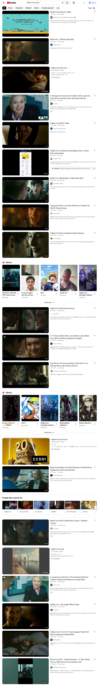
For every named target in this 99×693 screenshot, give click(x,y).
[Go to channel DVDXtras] (51, 528)
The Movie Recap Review (60, 371)
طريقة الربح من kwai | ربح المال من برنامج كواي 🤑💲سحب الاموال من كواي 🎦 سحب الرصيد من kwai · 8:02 (70, 446)
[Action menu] (95, 12)
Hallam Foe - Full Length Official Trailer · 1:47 (63, 73)
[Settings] (84, 3)
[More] (94, 168)
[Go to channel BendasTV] (51, 314)
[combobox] (44, 3)
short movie (56, 585)
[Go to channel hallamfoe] (51, 610)
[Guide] (3, 3)
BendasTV (56, 314)
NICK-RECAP (56, 213)
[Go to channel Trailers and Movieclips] (51, 128)
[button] (76, 168)
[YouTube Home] (11, 2)
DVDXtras (56, 528)
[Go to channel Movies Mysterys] (51, 475)
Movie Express (57, 238)
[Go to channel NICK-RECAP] (51, 213)
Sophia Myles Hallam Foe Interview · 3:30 (62, 556)
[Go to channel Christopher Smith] (51, 183)
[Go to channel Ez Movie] (51, 103)
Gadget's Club (57, 158)
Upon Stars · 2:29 (55, 554)
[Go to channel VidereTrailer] (51, 45)
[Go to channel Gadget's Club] (51, 158)
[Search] (67, 3)
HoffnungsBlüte (55, 441)
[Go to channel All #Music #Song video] (51, 667)
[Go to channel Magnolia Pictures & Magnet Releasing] (51, 17)
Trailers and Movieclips (59, 128)
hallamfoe (56, 610)
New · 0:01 (54, 444)
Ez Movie (55, 103)
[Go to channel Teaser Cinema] (51, 344)
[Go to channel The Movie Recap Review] (51, 371)
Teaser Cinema (57, 343)
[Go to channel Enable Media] (51, 640)
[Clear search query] (62, 3)
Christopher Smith (58, 183)
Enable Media (57, 640)
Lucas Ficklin (54, 551)
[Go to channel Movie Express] (51, 238)
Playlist (62, 70)
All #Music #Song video (59, 667)
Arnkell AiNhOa (55, 70)
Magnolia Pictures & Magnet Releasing (63, 17)
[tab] (4, 8)
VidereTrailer (56, 45)
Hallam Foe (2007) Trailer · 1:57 (59, 75)
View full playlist (55, 77)
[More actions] (18, 294)
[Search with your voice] (74, 3)
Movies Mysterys (57, 475)
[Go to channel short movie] (51, 585)
